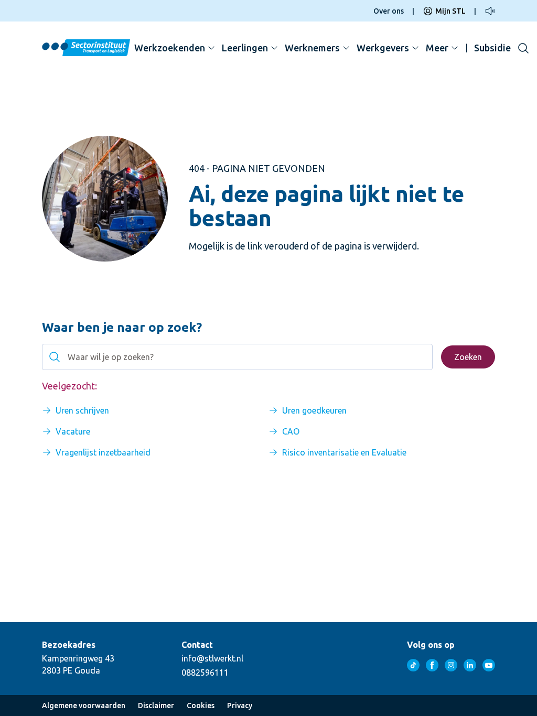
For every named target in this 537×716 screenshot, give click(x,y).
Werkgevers (383, 47)
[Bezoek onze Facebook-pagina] (432, 665)
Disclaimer (156, 705)
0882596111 (205, 672)
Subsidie (492, 47)
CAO (290, 431)
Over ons (388, 11)
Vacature (73, 431)
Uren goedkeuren (314, 410)
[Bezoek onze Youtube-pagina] (488, 665)
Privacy (239, 705)
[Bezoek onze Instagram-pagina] (451, 665)
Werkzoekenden (169, 47)
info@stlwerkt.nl (212, 658)
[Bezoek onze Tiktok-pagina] (413, 665)
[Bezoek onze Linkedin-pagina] (470, 665)
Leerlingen (245, 47)
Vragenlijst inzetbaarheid (103, 452)
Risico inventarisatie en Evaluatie (344, 452)
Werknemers (312, 47)
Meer (437, 47)
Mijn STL (450, 11)
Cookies (200, 705)
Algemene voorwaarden (83, 705)
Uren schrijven (82, 410)
